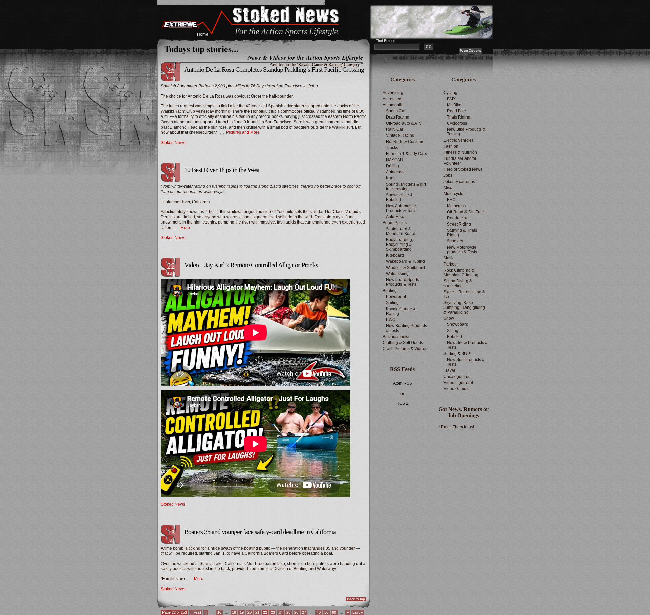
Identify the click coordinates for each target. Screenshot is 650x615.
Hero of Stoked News (462, 169)
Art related (392, 99)
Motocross (456, 206)
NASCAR (394, 159)
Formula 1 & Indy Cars (406, 153)
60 (334, 612)
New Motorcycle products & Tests (462, 249)
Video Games (456, 388)
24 (281, 612)
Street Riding (459, 224)
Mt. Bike (454, 105)
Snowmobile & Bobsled (399, 197)
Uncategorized (457, 376)
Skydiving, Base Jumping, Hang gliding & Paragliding (464, 307)
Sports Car (396, 111)
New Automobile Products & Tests (401, 208)
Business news (396, 336)
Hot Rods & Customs (405, 141)
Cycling (450, 92)
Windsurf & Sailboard (405, 267)
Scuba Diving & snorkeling (457, 283)
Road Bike (456, 111)
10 (219, 612)
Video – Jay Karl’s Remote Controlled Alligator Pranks (251, 265)
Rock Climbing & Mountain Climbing (460, 272)
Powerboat (396, 296)
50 (326, 612)
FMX (451, 199)
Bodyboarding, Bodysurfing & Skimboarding (399, 244)
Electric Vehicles (458, 140)
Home (202, 34)
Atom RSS (402, 383)
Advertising (393, 92)
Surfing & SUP (456, 353)
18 (234, 612)
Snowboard (457, 324)
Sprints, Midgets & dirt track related (406, 186)
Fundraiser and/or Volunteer (459, 161)
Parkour (450, 264)
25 (288, 612)
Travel (449, 370)
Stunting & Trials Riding (462, 232)
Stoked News (173, 142)
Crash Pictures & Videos (405, 348)
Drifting (392, 166)
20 (249, 612)
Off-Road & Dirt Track (466, 212)
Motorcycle (453, 193)
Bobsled (454, 336)
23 (273, 612)
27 (304, 612)
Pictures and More (243, 132)
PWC (390, 319)
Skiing (452, 330)
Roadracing (458, 218)
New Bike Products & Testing (466, 131)
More (185, 227)
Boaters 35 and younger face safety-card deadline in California (260, 531)
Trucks (392, 147)
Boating (390, 290)
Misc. (448, 187)
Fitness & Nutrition (460, 152)
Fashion (450, 146)
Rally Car (394, 129)
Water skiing (397, 273)
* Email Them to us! (456, 427)
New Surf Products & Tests (466, 362)
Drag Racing (397, 117)
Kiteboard (395, 255)
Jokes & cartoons (459, 181)
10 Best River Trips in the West (222, 169)
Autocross (395, 172)
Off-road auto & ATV (404, 123)
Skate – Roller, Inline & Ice (464, 294)
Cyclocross (457, 123)
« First (196, 612)
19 (242, 612)
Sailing (392, 302)
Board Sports (395, 222)
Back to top (356, 599)
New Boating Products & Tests (406, 328)
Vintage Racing (400, 135)
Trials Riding (458, 117)
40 (319, 612)
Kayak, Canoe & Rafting (401, 311)
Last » (357, 612)
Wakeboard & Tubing (405, 261)
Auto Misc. (395, 216)
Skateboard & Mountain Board (400, 231)
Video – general (458, 382)
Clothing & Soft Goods (403, 342)
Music (448, 258)
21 (257, 612)
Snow (448, 318)
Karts (390, 178)
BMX (451, 99)
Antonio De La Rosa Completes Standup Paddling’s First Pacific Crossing (274, 69)
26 (296, 612)
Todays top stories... (201, 48)
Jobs (447, 175)
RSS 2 (402, 403)
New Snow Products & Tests (467, 345)
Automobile (393, 105)
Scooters (455, 241)
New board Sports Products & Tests (402, 282)
